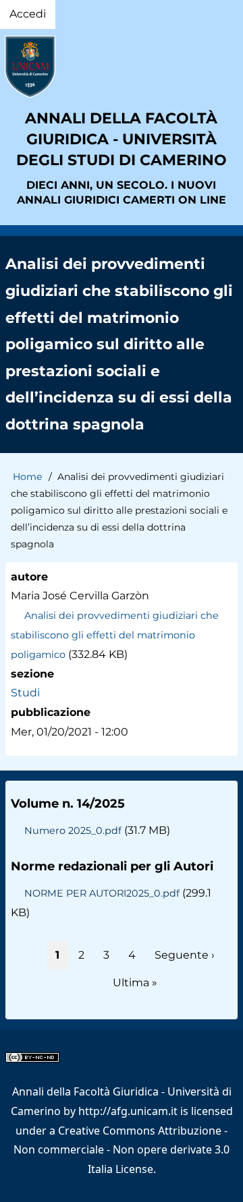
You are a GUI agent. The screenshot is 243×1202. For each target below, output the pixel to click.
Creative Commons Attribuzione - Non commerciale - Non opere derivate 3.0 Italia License (122, 1150)
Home (27, 477)
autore (29, 576)
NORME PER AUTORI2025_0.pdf (102, 893)
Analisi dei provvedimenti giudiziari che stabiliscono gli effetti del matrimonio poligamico (115, 635)
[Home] (121, 67)
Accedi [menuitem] (27, 13)
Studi (25, 692)
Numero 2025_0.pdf (73, 830)
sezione (32, 673)
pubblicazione (50, 712)
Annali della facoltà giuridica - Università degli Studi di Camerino (121, 139)
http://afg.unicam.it (128, 1111)
